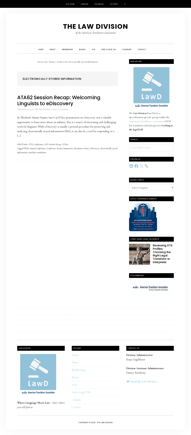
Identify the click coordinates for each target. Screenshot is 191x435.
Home (75, 355)
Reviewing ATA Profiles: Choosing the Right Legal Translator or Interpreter (162, 253)
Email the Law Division (143, 381)
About (75, 362)
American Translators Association (146, 121)
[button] (152, 47)
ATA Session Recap (52, 144)
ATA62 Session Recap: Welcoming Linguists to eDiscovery (58, 100)
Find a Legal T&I (81, 392)
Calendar (76, 400)
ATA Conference (36, 144)
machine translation (37, 152)
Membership (78, 370)
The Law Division (95, 26)
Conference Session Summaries (59, 148)
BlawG (75, 377)
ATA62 (65, 144)
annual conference (37, 148)
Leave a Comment (60, 109)
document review (81, 148)
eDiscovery (94, 148)
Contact (76, 407)
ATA (74, 385)
